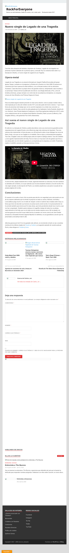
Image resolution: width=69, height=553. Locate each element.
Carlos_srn (23, 29)
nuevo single (42, 232)
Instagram (29, 518)
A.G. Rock (21, 467)
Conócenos (8, 524)
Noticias (7, 23)
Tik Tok (28, 521)
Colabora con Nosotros (12, 521)
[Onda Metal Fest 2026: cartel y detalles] (14, 248)
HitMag (62, 542)
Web (6, 340)
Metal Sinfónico (32, 232)
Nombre (8, 325)
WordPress (56, 542)
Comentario (9, 303)
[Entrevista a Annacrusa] (10, 479)
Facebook (29, 515)
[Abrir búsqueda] (62, 18)
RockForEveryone (19, 9)
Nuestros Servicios (10, 527)
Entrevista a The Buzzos (15, 465)
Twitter (28, 524)
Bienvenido (8, 518)
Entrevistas (8, 462)
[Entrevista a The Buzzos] (24, 460)
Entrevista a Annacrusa (24, 479)
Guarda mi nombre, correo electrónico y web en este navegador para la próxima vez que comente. (34, 351)
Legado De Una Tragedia (20, 232)
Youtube (21, 227)
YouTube (28, 527)
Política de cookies (10, 530)
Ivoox (27, 227)
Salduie (33, 225)
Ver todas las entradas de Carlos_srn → (29, 281)
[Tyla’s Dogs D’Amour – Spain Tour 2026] (55, 248)
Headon (27, 225)
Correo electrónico (12, 333)
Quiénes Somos (10, 533)
